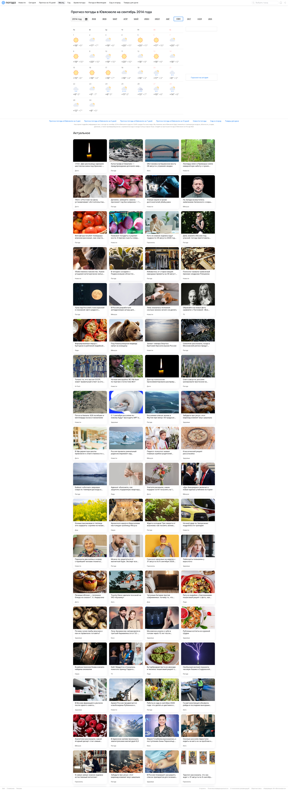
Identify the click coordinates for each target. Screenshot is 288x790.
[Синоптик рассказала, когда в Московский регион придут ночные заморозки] (198, 336)
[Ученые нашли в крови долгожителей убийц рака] (162, 192)
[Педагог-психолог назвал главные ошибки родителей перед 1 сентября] (162, 444)
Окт (189, 19)
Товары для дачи (232, 121)
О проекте (202, 788)
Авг (168, 19)
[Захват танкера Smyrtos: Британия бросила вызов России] (162, 336)
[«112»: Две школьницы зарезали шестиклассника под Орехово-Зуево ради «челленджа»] (90, 156)
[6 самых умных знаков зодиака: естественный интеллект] (90, 767)
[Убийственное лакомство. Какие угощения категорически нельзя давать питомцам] (90, 264)
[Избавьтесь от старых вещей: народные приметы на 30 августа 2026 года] (162, 264)
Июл (157, 19)
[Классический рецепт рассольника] (198, 444)
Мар (115, 19)
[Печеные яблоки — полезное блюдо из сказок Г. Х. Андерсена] (90, 587)
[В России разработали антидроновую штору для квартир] (126, 300)
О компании (10, 788)
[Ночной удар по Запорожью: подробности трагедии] (198, 515)
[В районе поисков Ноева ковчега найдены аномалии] (90, 659)
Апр (126, 19)
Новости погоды (199, 121)
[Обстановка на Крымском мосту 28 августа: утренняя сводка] (162, 156)
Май (136, 19)
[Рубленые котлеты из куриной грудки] (198, 623)
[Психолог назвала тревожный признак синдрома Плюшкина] (198, 264)
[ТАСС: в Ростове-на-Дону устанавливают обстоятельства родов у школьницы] (90, 192)
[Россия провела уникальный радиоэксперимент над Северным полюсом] (126, 444)
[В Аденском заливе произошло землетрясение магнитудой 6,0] (126, 731)
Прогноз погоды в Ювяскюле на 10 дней (172, 121)
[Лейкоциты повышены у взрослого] (198, 551)
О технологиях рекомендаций (239, 788)
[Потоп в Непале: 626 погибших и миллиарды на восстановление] (90, 408)
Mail (3, 788)
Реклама (19, 788)
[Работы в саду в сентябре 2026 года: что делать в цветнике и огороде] (162, 695)
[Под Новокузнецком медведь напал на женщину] (126, 336)
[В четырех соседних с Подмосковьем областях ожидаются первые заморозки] (126, 264)
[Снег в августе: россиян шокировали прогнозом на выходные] (198, 372)
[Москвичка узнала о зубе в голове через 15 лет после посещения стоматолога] (162, 623)
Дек (210, 19)
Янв (94, 19)
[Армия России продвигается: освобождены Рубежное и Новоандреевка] (126, 695)
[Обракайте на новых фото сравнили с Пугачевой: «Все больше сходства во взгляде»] (198, 300)
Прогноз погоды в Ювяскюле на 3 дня (64, 121)
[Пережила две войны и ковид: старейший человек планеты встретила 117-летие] (90, 551)
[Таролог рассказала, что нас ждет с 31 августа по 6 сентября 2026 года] (198, 767)
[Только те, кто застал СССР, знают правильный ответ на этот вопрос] (90, 372)
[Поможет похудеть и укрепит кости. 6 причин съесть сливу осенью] (126, 228)
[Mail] (3, 2)
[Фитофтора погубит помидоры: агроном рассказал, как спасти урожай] (90, 228)
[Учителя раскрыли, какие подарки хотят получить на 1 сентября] (162, 479)
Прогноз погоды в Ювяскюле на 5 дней (100, 121)
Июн (146, 19)
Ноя (200, 19)
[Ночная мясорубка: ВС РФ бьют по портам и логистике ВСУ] (126, 372)
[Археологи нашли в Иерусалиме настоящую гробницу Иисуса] (126, 515)
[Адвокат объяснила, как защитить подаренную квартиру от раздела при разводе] (126, 479)
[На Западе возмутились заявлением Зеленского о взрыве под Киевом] (198, 192)
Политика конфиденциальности (218, 788)
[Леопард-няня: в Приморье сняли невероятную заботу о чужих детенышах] (198, 156)
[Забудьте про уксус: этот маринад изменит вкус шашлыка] (198, 408)
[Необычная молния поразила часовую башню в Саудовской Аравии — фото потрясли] (198, 659)
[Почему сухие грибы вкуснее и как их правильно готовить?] (90, 623)
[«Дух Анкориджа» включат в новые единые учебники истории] (198, 479)
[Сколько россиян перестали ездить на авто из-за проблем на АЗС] (198, 731)
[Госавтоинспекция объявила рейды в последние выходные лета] (198, 695)
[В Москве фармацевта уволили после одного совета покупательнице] (90, 695)
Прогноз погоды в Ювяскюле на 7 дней (136, 121)
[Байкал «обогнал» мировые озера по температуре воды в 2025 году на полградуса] (90, 479)
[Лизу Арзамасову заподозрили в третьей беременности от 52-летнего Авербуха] (126, 623)
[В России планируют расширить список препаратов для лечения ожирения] (162, 767)
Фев (104, 19)
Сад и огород (215, 121)
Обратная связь (256, 788)
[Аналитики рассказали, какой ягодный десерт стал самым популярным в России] (90, 731)
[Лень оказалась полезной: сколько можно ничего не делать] (162, 300)
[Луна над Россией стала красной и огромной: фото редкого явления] (90, 300)
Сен (178, 19)
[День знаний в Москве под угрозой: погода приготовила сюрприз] (198, 228)
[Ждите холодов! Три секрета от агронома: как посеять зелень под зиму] (162, 515)
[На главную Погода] (10, 2)
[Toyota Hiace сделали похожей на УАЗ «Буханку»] (126, 587)
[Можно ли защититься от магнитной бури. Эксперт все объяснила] (126, 551)
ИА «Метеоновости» (279, 788)
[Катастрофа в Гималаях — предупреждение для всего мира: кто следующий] (126, 156)
